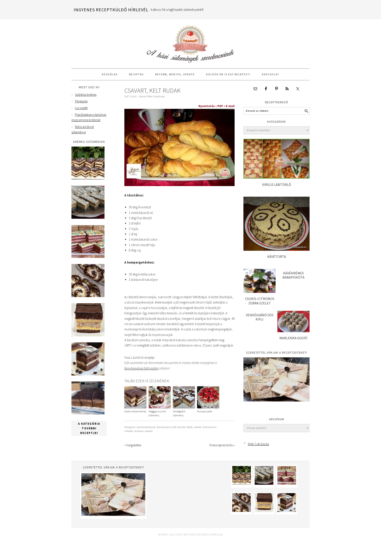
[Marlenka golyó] (293, 331)
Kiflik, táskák (194, 427)
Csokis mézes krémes (135, 411)
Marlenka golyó (293, 338)
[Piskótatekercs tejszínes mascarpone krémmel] (88, 296)
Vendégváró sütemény (179, 413)
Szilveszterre (209, 427)
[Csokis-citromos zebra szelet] (259, 292)
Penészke (81, 101)
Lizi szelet (81, 108)
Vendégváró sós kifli (259, 317)
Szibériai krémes (85, 94)
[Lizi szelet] (88, 257)
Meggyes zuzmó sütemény (157, 413)
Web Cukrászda (190, 42)
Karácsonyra (164, 427)
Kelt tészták (178, 427)
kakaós (149, 431)
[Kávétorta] (276, 249)
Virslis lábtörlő (276, 184)
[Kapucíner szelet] (88, 374)
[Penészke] (88, 217)
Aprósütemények (145, 427)
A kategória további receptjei (89, 428)
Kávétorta (276, 256)
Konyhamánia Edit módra (141, 368)
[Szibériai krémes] (88, 178)
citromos (139, 431)
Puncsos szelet (204, 411)
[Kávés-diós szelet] (88, 413)
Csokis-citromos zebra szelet (259, 300)
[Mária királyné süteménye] (88, 335)
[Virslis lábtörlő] (276, 177)
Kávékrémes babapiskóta (293, 275)
